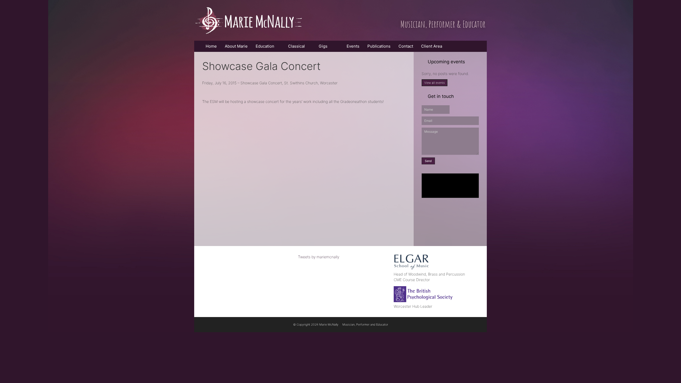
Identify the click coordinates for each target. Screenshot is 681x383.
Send (428, 161)
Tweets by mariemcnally (318, 257)
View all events (434, 83)
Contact (405, 46)
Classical (296, 46)
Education (265, 46)
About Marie (236, 46)
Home (211, 46)
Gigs (323, 46)
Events (351, 46)
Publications (379, 46)
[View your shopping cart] (451, 46)
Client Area (431, 46)
